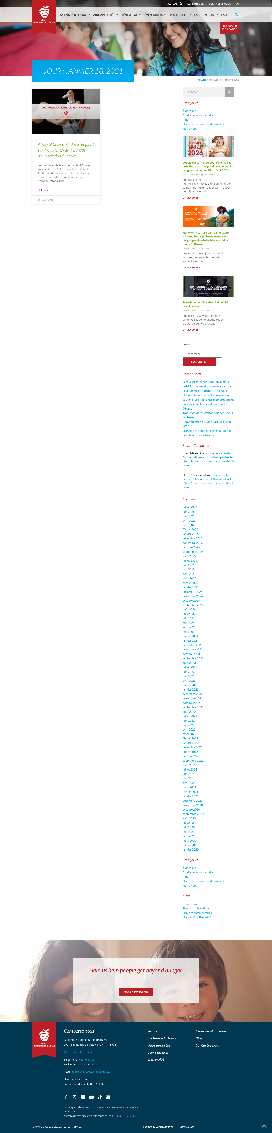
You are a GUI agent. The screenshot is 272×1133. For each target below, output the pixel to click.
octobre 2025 (191, 547)
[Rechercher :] (202, 354)
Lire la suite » (45, 190)
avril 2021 (189, 782)
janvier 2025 (191, 587)
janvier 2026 (191, 533)
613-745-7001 (87, 1059)
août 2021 (189, 765)
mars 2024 (189, 631)
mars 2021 (189, 787)
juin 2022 (189, 720)
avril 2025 (189, 573)
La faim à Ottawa (73, 15)
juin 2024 (189, 618)
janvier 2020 (191, 849)
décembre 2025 (192, 538)
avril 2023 (189, 680)
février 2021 (190, 791)
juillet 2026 (190, 507)
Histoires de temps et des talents (203, 124)
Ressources (178, 15)
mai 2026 (188, 516)
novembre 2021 (193, 751)
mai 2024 (188, 622)
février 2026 (190, 529)
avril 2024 (189, 627)
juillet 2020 (190, 822)
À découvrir (190, 110)
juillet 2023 (190, 667)
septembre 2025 (193, 551)
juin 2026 (189, 511)
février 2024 (190, 636)
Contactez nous (220, 3)
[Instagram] (74, 1097)
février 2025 (190, 582)
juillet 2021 (190, 769)
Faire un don (195, 3)
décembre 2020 (192, 800)
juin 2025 (189, 565)
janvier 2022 (191, 742)
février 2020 (190, 845)
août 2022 (189, 711)
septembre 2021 (193, 760)
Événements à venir (211, 1031)
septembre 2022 (193, 707)
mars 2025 (189, 578)
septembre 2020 (193, 814)
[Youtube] (91, 1097)
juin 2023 (189, 671)
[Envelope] (108, 1097)
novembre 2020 (193, 805)
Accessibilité (187, 1127)
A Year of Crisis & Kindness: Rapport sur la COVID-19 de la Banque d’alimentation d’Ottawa (66, 150)
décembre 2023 (192, 645)
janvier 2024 (191, 640)
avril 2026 (189, 520)
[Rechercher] (229, 92)
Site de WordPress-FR (197, 917)
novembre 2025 (193, 542)
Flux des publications (196, 908)
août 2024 (189, 609)
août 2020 (189, 818)
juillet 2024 (190, 613)
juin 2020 (189, 827)
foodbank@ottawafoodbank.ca (91, 1072)
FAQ (224, 15)
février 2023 (190, 685)
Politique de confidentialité (157, 1127)
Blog (185, 119)
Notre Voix (190, 128)
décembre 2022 (192, 694)
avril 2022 (189, 729)
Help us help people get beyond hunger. (136, 970)
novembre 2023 (193, 649)
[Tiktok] (100, 1097)
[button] (236, 14)
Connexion (190, 904)
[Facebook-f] (66, 1097)
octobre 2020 (191, 809)
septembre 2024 (193, 605)
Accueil (202, 79)
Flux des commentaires (197, 912)
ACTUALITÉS (175, 3)
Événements (154, 15)
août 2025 (189, 556)
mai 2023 (188, 676)
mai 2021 (188, 778)
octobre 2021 (191, 756)
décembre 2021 (192, 747)
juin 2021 (189, 774)
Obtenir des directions (78, 1052)
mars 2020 (189, 840)
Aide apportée (159, 1045)
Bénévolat (129, 15)
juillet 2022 (190, 716)
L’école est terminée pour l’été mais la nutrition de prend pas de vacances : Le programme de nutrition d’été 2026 (208, 166)
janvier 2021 (191, 796)
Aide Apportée (103, 15)
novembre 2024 (193, 596)
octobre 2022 (191, 702)
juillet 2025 (190, 560)
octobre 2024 (191, 600)
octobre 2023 (191, 653)
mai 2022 (188, 725)
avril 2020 (189, 836)
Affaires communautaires (199, 115)
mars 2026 (189, 525)
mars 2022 (189, 734)
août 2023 (189, 662)
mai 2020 (188, 831)
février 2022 (190, 738)
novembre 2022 (193, 698)
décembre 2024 (192, 591)
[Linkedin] (83, 1097)
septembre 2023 (193, 658)
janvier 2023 (191, 689)
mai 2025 (188, 569)
